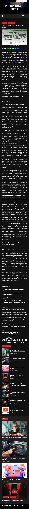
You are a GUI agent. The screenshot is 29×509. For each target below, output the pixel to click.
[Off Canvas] (2, 16)
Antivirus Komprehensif (11, 311)
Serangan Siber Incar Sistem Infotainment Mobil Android (5, 360)
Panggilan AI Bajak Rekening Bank (5, 393)
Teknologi (16, 434)
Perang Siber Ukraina (15, 319)
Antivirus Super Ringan (18, 314)
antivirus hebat (16, 309)
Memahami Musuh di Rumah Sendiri (5, 368)
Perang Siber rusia (6, 319)
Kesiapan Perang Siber (12, 317)
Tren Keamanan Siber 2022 (15, 96)
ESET (5, 317)
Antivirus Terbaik (17, 315)
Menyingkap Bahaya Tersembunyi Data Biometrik (5, 352)
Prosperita (10, 320)
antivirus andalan (16, 307)
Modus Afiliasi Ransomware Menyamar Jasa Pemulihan (5, 410)
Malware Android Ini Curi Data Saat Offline (5, 377)
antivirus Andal (8, 307)
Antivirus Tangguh (9, 315)
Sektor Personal (11, 23)
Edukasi (4, 434)
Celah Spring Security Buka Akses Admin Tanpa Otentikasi (5, 385)
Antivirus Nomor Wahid (6, 312)
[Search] (25, 16)
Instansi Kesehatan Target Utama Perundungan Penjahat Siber (11, 332)
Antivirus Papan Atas (17, 312)
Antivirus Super (9, 314)
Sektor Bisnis (4, 23)
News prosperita (21, 317)
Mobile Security (6, 497)
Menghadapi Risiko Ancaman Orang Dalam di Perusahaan (5, 402)
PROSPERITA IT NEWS (14, 7)
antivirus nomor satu (21, 311)
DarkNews (17, 506)
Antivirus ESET (9, 309)
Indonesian (19, 0)
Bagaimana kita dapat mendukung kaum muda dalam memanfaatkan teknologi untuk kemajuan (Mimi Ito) (14, 325)
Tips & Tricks (21, 434)
